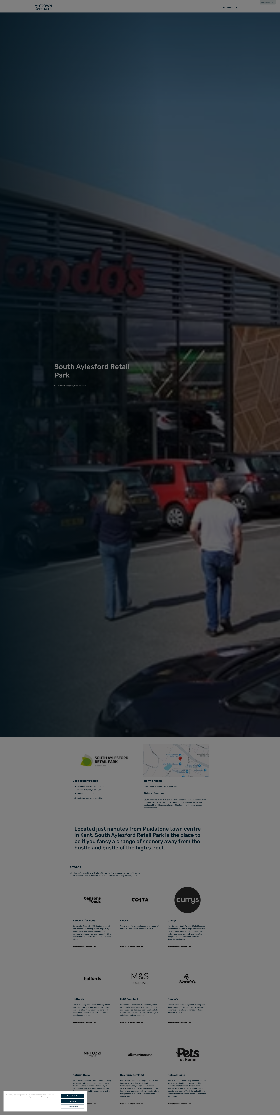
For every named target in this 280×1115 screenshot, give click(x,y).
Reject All (73, 1101)
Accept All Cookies (73, 1096)
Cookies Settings (73, 1106)
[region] (45, 1101)
